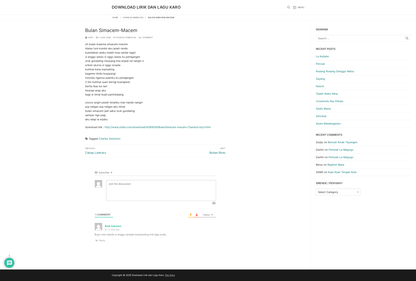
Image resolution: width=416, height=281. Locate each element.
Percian (320, 63)
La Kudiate (322, 56)
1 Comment (147, 37)
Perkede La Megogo (341, 149)
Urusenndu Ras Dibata (329, 101)
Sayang (320, 78)
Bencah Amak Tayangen (342, 142)
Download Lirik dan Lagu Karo (146, 7)
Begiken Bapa (335, 164)
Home (115, 17)
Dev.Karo (170, 275)
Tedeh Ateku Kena (327, 93)
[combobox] (363, 38)
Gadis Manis (323, 108)
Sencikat (321, 116)
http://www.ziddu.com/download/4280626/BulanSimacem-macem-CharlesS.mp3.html (158, 127)
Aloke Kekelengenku (328, 123)
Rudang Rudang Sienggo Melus (335, 71)
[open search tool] (288, 7)
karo (90, 37)
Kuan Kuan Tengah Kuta (342, 172)
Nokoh (320, 86)
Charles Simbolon (133, 17)
